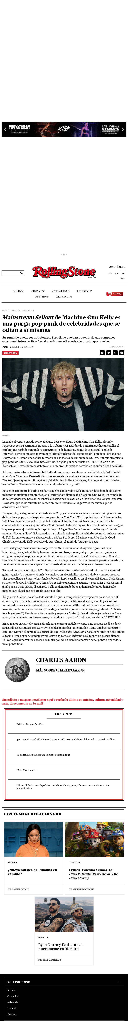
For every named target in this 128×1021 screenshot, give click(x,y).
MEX (123, 278)
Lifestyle (84, 291)
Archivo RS (64, 296)
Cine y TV (38, 291)
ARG (117, 274)
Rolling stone (18, 982)
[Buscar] (21, 273)
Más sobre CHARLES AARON (60, 670)
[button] (5, 129)
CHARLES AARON (18, 347)
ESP (122, 274)
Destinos (42, 296)
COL (110, 274)
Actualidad (61, 291)
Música (18, 291)
